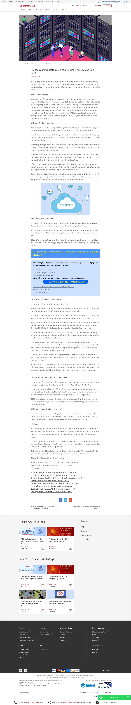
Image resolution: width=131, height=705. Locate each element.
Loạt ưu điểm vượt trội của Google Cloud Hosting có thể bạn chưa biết (55, 483)
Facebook (60, 500)
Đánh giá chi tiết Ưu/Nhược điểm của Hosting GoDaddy (50, 481)
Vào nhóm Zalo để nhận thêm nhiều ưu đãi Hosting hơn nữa (53, 287)
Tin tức (55, 9)
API (30, 9)
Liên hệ (63, 9)
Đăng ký (107, 5)
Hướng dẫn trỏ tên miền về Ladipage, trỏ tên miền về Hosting (52, 486)
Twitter (65, 500)
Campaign (84, 531)
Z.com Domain (23, 632)
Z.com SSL (43, 649)
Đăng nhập (98, 5)
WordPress (47, 1)
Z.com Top (4, 1)
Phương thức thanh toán (108, 702)
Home (21, 64)
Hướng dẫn (85, 539)
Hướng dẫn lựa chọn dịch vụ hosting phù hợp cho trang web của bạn (54, 472)
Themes (62, 637)
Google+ (70, 500)
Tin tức (27, 64)
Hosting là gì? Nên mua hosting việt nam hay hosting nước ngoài (53, 475)
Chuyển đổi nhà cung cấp (26, 640)
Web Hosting (30, 1)
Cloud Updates (86, 535)
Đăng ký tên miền (24, 634)
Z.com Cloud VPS (24, 649)
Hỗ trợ (47, 9)
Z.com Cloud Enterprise (26, 655)
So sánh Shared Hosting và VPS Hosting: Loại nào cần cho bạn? (53, 489)
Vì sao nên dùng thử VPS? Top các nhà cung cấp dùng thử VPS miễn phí (45, 507)
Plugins (62, 640)
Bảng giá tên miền (24, 637)
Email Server (39, 1)
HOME (23, 9)
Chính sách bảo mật (95, 680)
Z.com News (95, 637)
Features (62, 634)
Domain (11, 1)
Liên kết (94, 640)
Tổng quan (87, 680)
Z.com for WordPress (66, 632)
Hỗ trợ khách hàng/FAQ (99, 632)
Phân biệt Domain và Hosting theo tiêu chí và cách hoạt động (51, 492)
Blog (33, 64)
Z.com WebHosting (45, 632)
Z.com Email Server (45, 634)
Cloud (54, 1)
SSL (58, 1)
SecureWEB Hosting (20, 1)
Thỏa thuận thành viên (106, 680)
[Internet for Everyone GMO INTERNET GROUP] (116, 1)
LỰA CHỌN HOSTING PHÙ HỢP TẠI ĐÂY (67, 282)
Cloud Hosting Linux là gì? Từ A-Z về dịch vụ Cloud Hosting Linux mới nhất (56, 478)
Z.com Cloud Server (25, 652)
